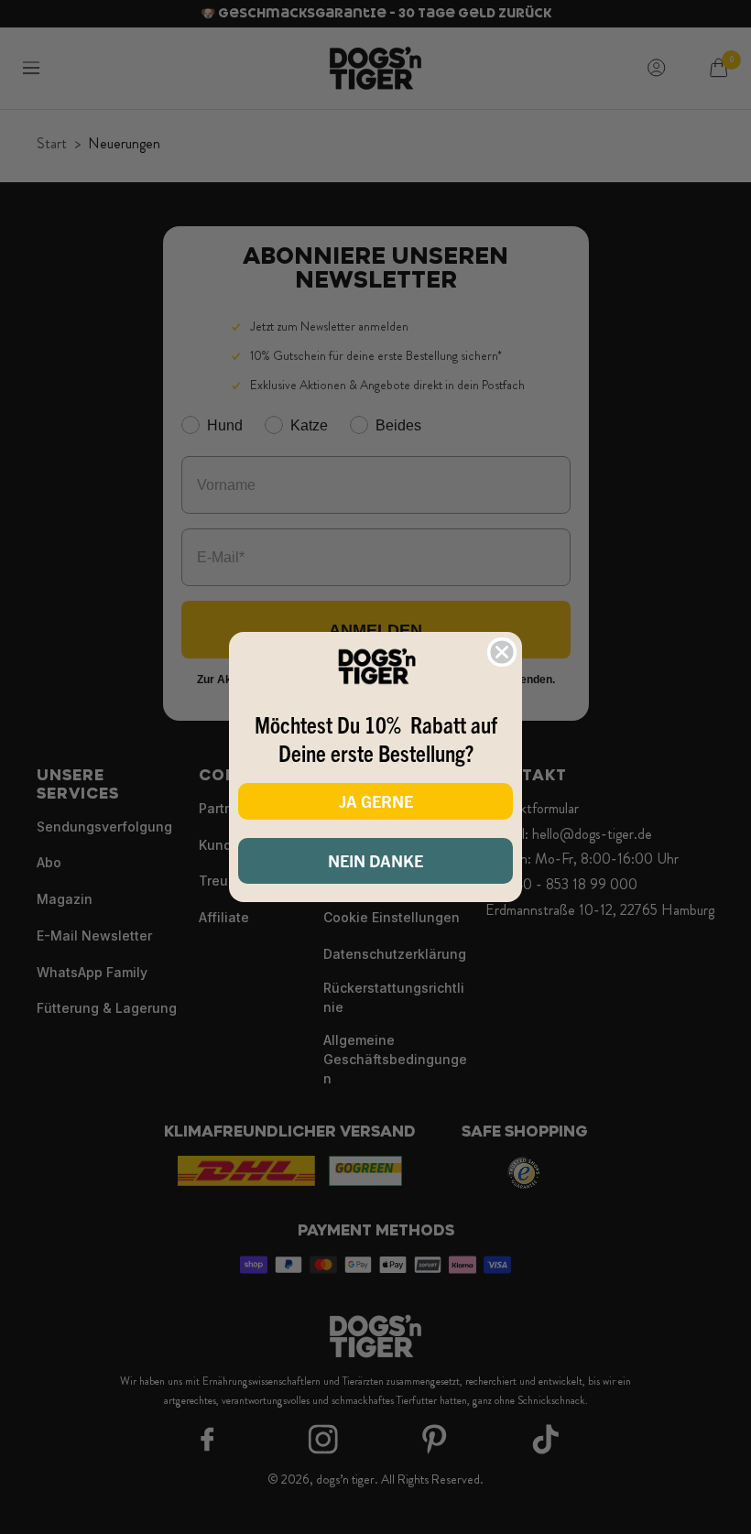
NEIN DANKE (375, 860)
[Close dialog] (502, 652)
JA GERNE (376, 800)
